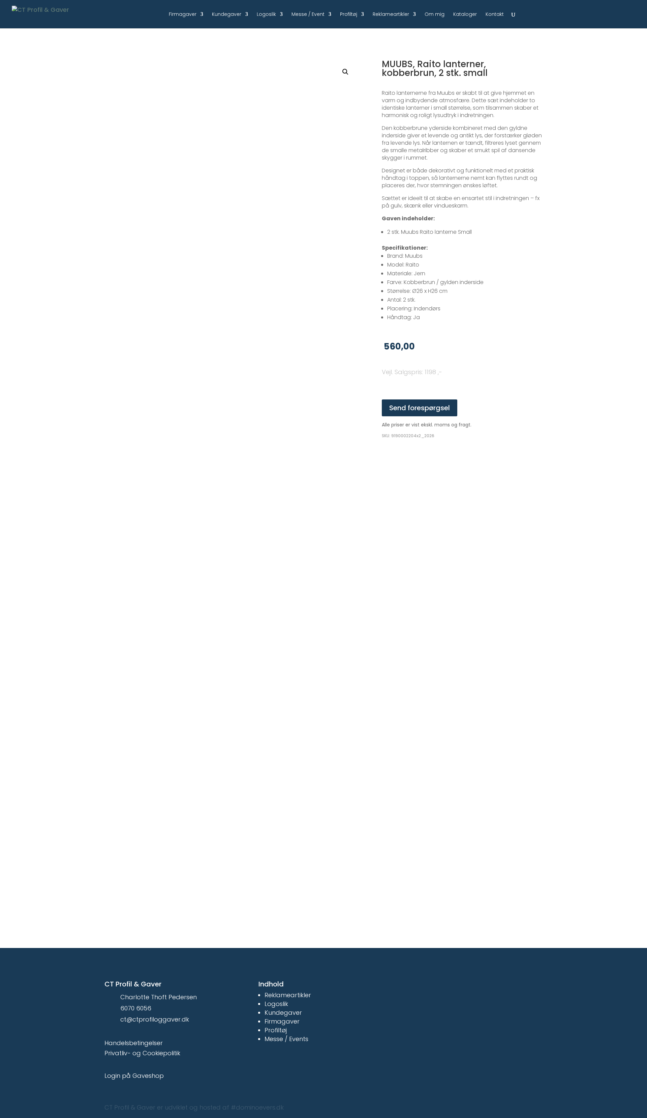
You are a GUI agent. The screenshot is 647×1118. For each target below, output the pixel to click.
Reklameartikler (391, 15)
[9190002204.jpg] (256, 161)
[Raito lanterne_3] (256, 768)
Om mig (434, 15)
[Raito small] (256, 566)
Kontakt (495, 15)
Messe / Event (308, 15)
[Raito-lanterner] (256, 363)
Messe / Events (286, 1039)
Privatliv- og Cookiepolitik (142, 1053)
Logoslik (266, 15)
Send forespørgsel (419, 408)
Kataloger (465, 15)
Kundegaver (226, 15)
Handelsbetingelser (133, 1043)
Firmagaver (182, 15)
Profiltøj (348, 15)
